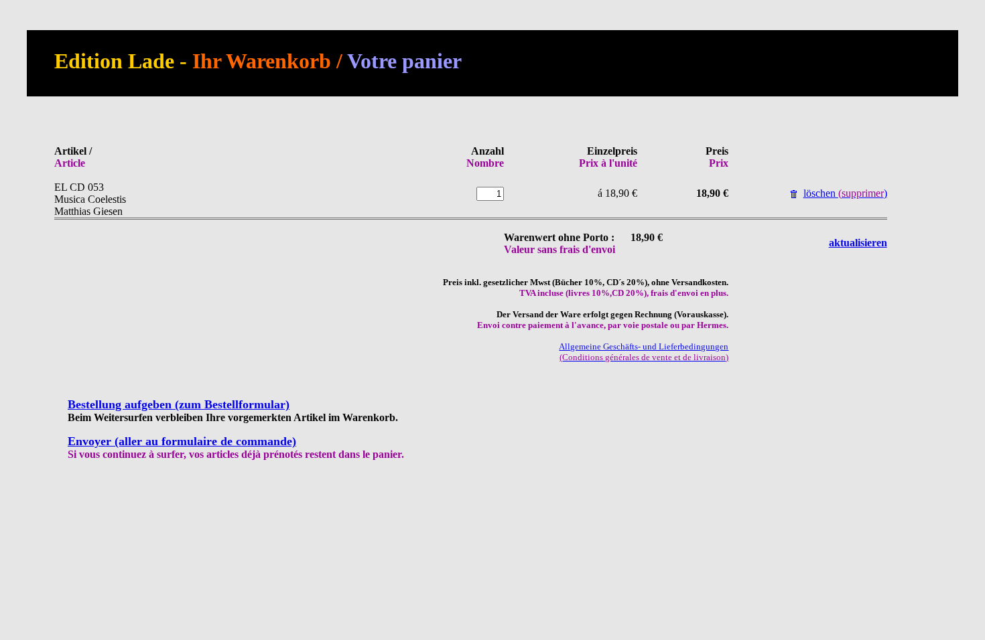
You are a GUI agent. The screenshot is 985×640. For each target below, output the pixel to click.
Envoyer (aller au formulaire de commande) (182, 441)
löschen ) (845, 193)
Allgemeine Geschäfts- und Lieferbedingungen (643, 351)
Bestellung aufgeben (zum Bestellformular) (178, 404)
